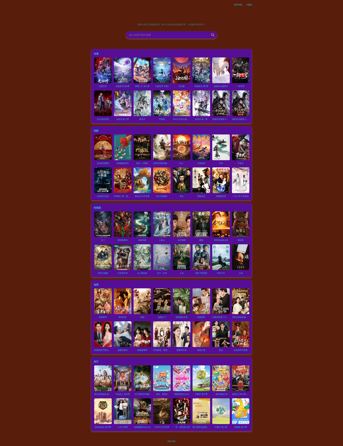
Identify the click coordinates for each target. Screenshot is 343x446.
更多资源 (238, 4)
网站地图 (171, 441)
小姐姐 (249, 4)
